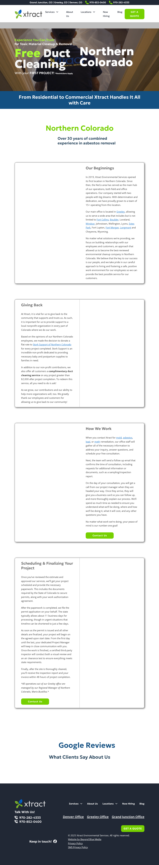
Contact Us (100, 535)
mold (119, 437)
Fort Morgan (112, 227)
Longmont (125, 227)
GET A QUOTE (134, 13)
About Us (69, 13)
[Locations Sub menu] (94, 12)
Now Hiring (106, 13)
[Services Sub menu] (57, 12)
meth (97, 441)
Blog (119, 11)
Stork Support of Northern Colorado (52, 344)
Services (50, 11)
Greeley (120, 211)
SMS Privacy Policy (78, 847)
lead (88, 441)
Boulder (114, 219)
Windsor (90, 223)
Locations (86, 11)
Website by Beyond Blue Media (84, 839)
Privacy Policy (75, 843)
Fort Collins (103, 219)
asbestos (127, 437)
